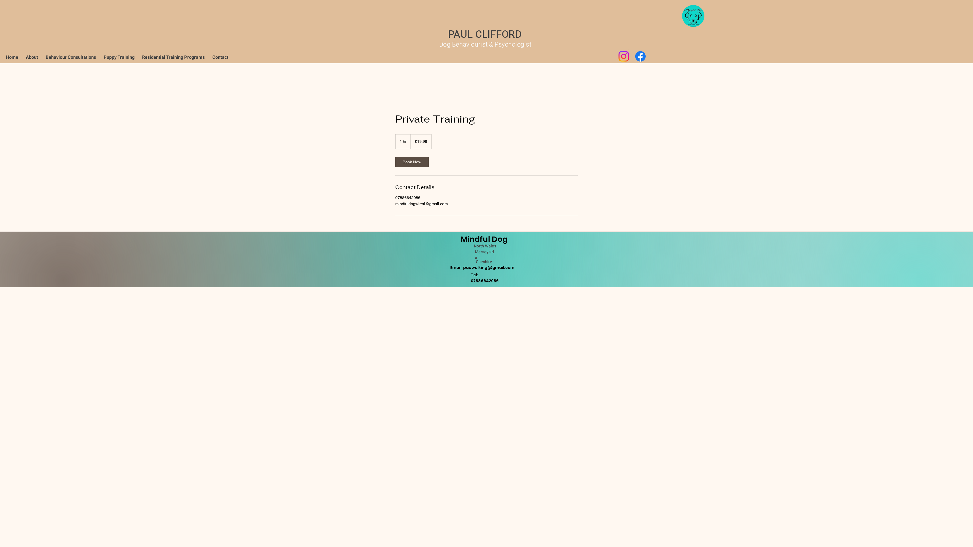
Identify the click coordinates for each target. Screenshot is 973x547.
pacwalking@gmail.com (488, 267)
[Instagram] (624, 56)
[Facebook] (640, 56)
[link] (412, 162)
